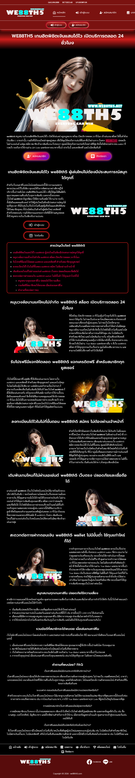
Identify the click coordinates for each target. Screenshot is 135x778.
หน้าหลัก (61, 12)
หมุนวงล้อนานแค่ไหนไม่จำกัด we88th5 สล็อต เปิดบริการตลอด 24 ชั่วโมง (46, 257)
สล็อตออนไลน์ (103, 747)
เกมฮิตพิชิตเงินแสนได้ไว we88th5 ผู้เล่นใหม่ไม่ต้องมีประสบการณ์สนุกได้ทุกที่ (48, 252)
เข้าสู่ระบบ (84, 12)
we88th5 (111, 140)
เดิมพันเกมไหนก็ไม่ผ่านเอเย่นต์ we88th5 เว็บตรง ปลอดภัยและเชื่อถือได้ (45, 271)
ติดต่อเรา (69, 751)
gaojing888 (53, 2)
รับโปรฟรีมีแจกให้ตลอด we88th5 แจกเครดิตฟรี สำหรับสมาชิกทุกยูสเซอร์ (46, 261)
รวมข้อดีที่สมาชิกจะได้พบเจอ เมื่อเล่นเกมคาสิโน (40, 285)
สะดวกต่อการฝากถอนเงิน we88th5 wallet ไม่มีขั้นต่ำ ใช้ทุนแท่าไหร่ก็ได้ (46, 276)
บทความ (68, 747)
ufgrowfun (81, 2)
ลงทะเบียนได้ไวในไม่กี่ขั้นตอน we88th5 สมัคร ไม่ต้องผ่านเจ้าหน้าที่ (44, 266)
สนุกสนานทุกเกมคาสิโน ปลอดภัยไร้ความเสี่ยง (39, 280)
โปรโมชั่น (121, 747)
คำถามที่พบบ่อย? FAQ (28, 290)
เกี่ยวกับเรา (85, 747)
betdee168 (67, 2)
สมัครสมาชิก (110, 12)
